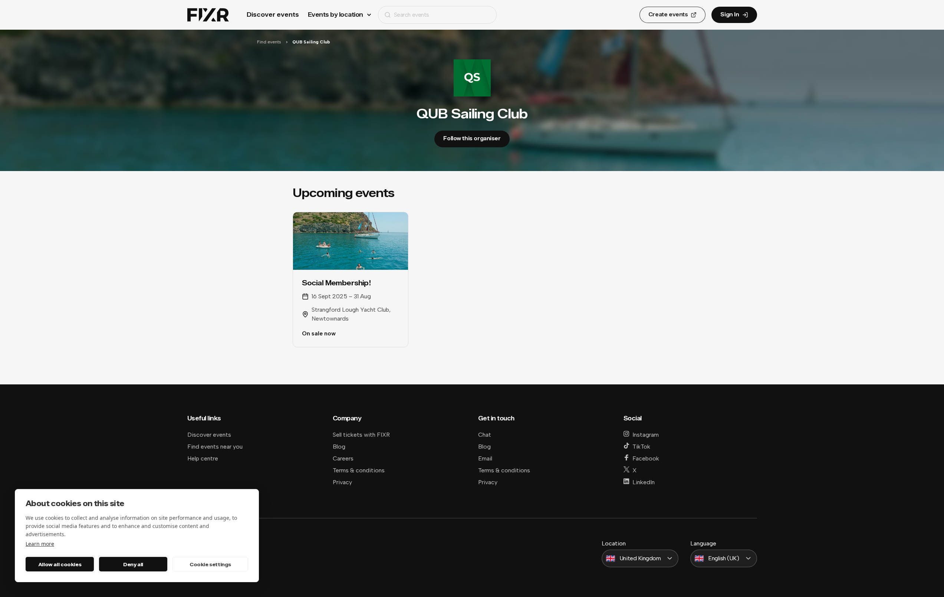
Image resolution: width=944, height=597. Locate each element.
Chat (484, 434)
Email (485, 458)
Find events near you (215, 446)
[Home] (208, 15)
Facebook (645, 458)
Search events (411, 14)
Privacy (342, 482)
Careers (343, 458)
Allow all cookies (59, 564)
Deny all (133, 564)
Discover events (273, 14)
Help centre (202, 458)
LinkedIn (643, 482)
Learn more (40, 543)
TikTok (641, 446)
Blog (339, 446)
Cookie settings (210, 564)
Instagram (645, 434)
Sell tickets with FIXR (361, 434)
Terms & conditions (359, 470)
